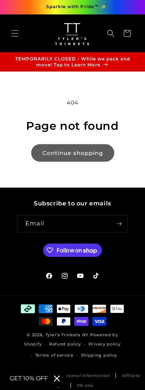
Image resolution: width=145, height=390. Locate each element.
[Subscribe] (119, 223)
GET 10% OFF (29, 378)
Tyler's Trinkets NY (66, 334)
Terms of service (54, 355)
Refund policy (65, 344)
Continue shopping (72, 152)
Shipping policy (99, 355)
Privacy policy (104, 344)
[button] (15, 33)
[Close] (57, 378)
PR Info (85, 385)
